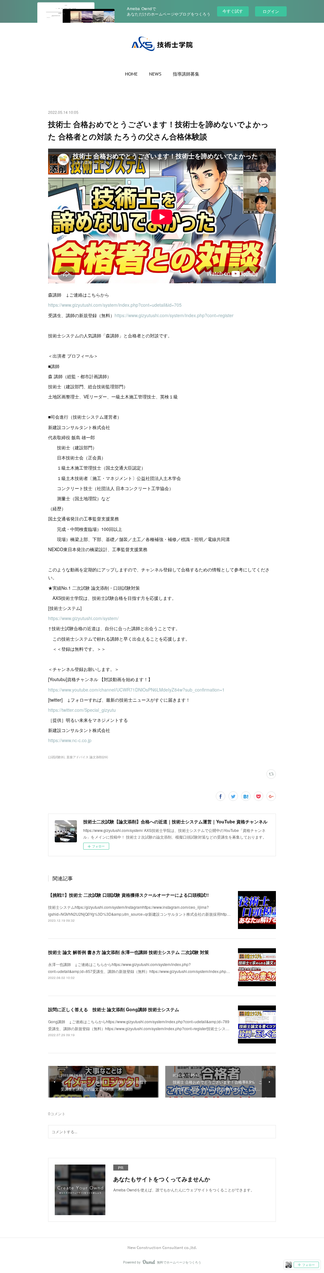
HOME (131, 74)
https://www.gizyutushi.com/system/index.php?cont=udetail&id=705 (115, 305)
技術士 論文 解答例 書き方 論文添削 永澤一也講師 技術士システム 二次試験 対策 (128, 952)
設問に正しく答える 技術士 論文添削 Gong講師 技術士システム (113, 1009)
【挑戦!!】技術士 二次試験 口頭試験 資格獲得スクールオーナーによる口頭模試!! (128, 895)
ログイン (271, 11)
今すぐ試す (232, 11)
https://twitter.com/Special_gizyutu (82, 710)
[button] (131, 74)
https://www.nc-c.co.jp (69, 740)
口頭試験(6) (56, 757)
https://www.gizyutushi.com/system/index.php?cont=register (174, 315)
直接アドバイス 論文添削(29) (87, 757)
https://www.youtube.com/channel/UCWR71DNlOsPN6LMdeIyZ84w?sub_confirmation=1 (136, 689)
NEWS (155, 74)
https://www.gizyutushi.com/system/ (83, 618)
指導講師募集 (186, 74)
